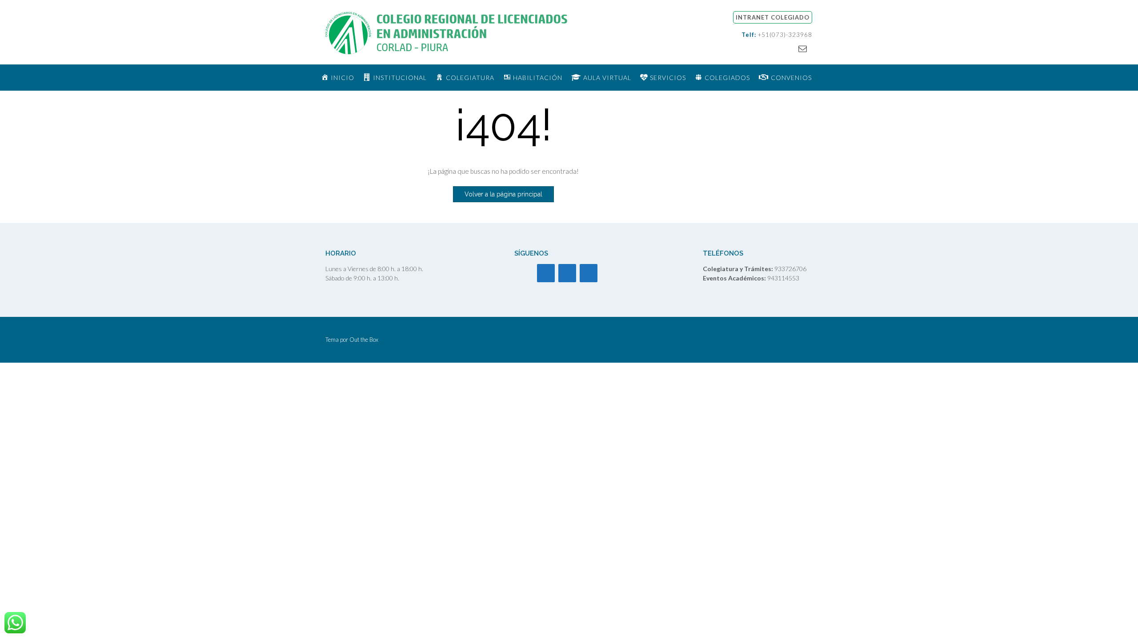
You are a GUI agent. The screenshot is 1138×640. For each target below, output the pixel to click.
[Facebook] (546, 273)
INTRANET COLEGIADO (772, 17)
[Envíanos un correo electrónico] (802, 48)
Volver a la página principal (503, 194)
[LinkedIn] (588, 273)
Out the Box (363, 339)
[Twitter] (567, 273)
